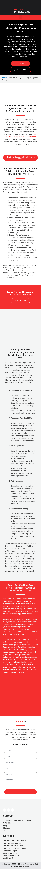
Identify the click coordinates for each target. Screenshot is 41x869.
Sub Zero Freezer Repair (13, 843)
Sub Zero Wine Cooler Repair (14, 848)
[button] (20, 17)
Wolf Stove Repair (10, 851)
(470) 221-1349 (22, 11)
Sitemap (6, 828)
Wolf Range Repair (10, 853)
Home (4, 78)
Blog (5, 826)
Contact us (7, 830)
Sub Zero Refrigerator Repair (14, 841)
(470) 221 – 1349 (9, 823)
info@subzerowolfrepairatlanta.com (17, 821)
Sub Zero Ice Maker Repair (13, 846)
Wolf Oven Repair (10, 858)
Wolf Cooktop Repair (11, 856)
